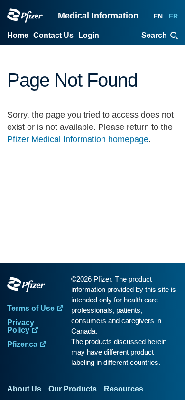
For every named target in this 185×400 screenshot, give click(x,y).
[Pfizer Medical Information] (36, 286)
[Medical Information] (25, 15)
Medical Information (98, 15)
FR (173, 16)
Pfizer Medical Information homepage (77, 139)
